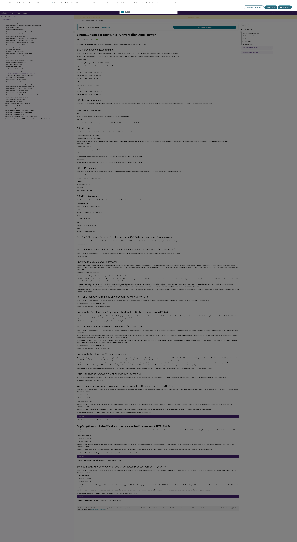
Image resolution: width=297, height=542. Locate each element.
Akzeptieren (271, 7)
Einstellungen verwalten (253, 7)
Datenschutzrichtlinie (48, 2)
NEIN (127, 11)
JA (122, 11)
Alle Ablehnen (284, 7)
